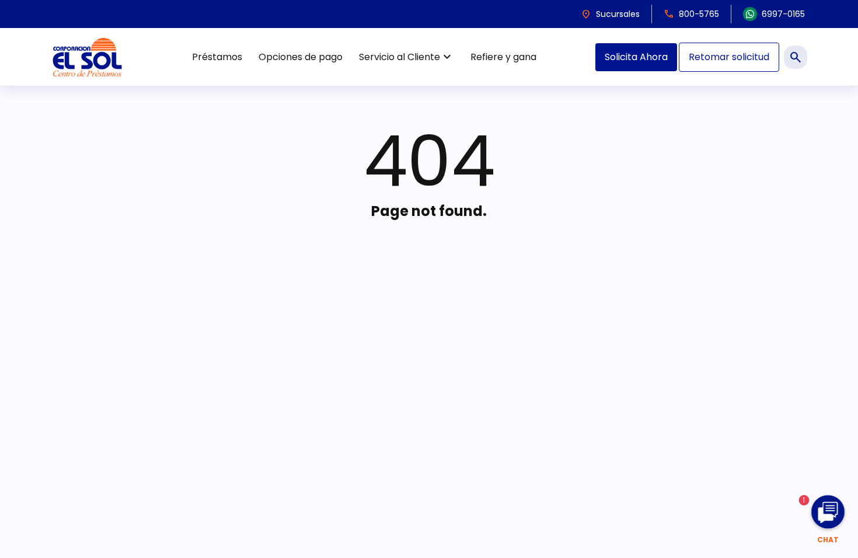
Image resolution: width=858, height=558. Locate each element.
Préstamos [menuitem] (217, 57)
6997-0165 (783, 14)
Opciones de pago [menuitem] (301, 57)
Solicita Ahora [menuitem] (636, 57)
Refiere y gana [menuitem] (503, 57)
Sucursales (610, 14)
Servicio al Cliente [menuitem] (406, 57)
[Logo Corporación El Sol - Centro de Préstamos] (87, 57)
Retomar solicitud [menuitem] (729, 57)
